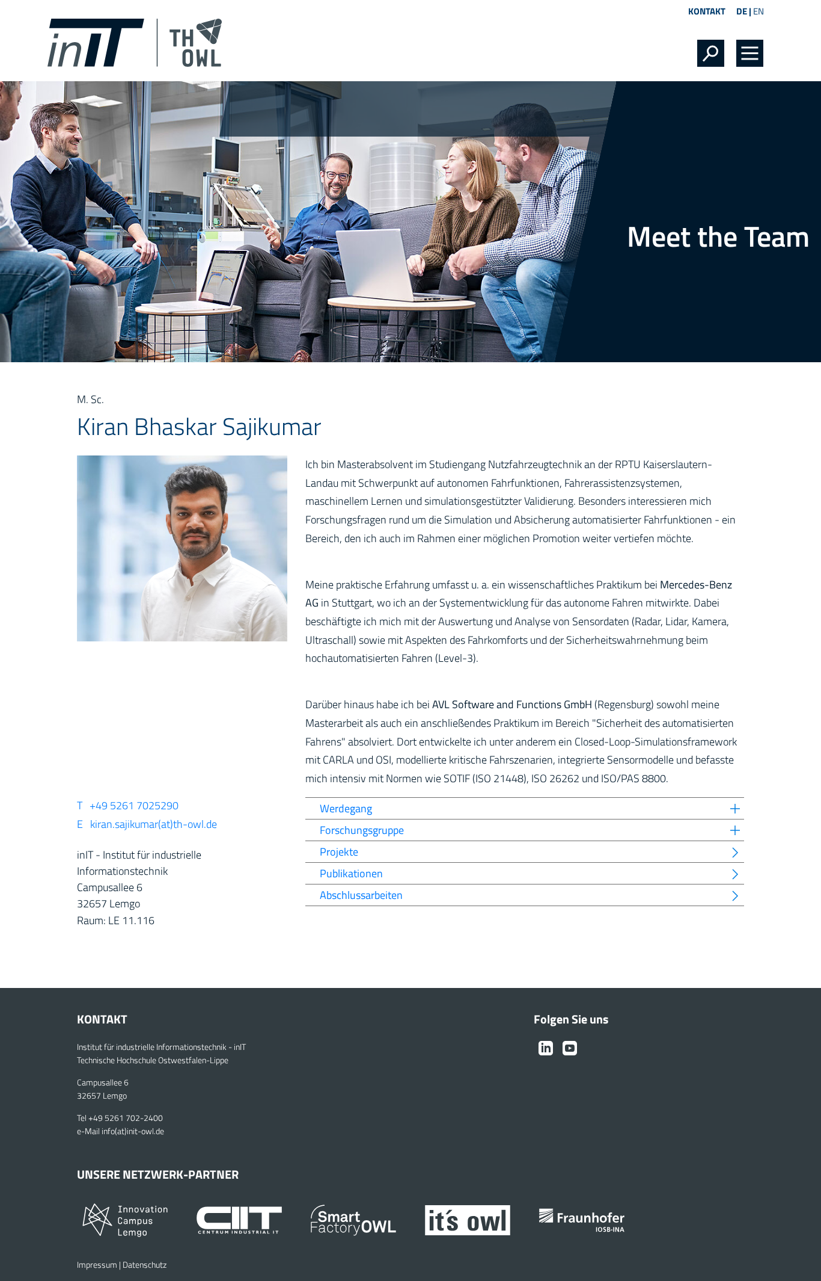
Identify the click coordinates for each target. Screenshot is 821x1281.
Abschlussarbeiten (361, 895)
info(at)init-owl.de (133, 1131)
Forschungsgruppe (362, 830)
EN (758, 11)
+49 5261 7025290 (133, 805)
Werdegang (346, 808)
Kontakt (706, 11)
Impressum (97, 1264)
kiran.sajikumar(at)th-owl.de (152, 824)
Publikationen (351, 873)
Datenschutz (144, 1264)
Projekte (339, 852)
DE (741, 11)
